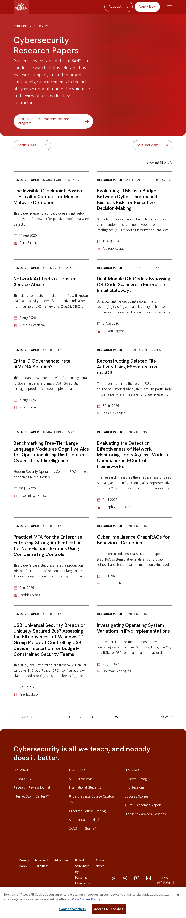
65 (116, 717)
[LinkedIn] (148, 878)
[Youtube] (137, 878)
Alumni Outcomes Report (143, 805)
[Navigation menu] (169, 7)
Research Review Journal (32, 788)
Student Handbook (82, 820)
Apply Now (147, 7)
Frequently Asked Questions (145, 814)
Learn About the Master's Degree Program (43, 121)
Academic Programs (139, 779)
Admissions (61, 860)
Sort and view (147, 145)
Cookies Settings (72, 909)
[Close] (178, 895)
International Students (85, 788)
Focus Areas (27, 145)
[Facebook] (125, 878)
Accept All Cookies (108, 909)
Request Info (118, 7)
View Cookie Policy (86, 899)
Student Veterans (81, 779)
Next (164, 717)
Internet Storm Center (29, 796)
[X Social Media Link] (113, 878)
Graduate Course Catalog (87, 811)
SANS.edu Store (80, 829)
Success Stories (136, 796)
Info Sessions (135, 788)
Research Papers (26, 779)
